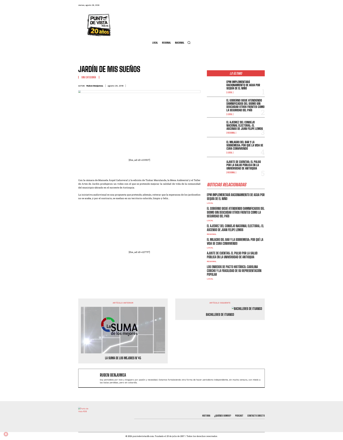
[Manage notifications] (6, 434)
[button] (189, 42)
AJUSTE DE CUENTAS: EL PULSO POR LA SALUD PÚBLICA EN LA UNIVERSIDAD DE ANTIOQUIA (243, 165)
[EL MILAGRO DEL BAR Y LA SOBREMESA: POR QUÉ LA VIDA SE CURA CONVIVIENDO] (215, 147)
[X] (173, 85)
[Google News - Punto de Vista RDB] (139, 264)
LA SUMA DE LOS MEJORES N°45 (123, 358)
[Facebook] (225, 5)
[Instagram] (247, 5)
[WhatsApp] (185, 85)
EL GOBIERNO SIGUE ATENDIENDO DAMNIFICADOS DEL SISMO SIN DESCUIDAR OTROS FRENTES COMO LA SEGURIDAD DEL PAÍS (245, 105)
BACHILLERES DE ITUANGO (220, 314)
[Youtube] (255, 5)
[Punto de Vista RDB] (99, 25)
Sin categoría (88, 77)
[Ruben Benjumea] (90, 378)
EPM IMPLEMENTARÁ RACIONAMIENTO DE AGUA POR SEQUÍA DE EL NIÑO (243, 85)
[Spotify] (262, 5)
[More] (197, 85)
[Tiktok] (240, 5)
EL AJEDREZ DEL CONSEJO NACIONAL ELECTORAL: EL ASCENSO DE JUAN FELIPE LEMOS (244, 125)
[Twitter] (233, 5)
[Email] (191, 85)
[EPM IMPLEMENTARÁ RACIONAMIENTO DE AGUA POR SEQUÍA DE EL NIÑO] (215, 87)
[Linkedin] (179, 85)
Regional (231, 133)
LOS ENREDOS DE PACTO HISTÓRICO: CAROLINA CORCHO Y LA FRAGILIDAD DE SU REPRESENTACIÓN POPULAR (234, 271)
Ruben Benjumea (94, 86)
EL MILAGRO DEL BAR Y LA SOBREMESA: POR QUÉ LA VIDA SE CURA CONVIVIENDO (244, 145)
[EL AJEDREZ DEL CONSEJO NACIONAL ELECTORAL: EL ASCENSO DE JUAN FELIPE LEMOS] (215, 127)
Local (229, 92)
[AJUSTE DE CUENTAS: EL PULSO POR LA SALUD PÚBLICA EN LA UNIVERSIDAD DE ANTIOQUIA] (215, 167)
